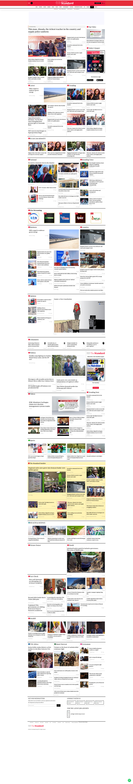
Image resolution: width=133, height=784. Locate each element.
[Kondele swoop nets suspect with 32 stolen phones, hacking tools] (92, 260)
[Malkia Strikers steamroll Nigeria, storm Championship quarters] (57, 448)
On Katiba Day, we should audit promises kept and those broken (53, 344)
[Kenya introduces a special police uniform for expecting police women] (32, 674)
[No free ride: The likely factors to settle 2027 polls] (33, 504)
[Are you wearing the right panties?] (84, 666)
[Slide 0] (37, 572)
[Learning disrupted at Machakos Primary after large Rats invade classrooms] (32, 683)
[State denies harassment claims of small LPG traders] (32, 273)
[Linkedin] (90, 702)
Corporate (31, 722)
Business (33, 227)
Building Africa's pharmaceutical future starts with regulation (44, 309)
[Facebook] (72, 702)
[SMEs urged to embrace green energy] (55, 95)
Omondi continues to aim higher (94, 456)
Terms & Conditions (75, 722)
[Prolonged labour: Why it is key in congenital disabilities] (37, 530)
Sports (32, 440)
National (33, 160)
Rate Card (41, 722)
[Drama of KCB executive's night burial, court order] (96, 94)
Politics (33, 353)
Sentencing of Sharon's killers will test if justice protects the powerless (34, 344)
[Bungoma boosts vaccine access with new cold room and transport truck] (76, 64)
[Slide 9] (53, 572)
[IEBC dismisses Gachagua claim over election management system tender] (96, 34)
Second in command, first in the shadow (41, 163)
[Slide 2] (40, 572)
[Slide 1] (38, 572)
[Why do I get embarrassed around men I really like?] (84, 675)
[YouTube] (100, 702)
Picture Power (35, 545)
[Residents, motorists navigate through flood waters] (47, 561)
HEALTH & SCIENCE (37, 523)
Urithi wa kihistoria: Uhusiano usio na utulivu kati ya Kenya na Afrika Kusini (75, 637)
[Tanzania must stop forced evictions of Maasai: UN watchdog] (73, 607)
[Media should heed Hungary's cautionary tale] (32, 319)
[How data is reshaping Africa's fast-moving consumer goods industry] (66, 258)
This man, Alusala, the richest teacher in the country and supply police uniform (96, 154)
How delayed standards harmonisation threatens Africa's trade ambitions (43, 263)
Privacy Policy (67, 722)
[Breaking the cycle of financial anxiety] (84, 684)
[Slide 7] (50, 572)
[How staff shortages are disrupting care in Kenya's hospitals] (55, 586)
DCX (50, 722)
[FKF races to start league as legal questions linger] (37, 448)
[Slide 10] (55, 572)
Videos (32, 394)
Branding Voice (88, 160)
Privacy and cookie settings (83, 722)
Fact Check (34, 576)
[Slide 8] (51, 572)
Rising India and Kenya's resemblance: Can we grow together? (92, 344)
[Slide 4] (44, 572)
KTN (56, 9)
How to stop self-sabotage (95, 657)
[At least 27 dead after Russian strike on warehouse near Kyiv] (76, 583)
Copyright (59, 722)
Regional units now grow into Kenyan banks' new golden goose (44, 253)
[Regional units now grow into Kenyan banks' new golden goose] (32, 254)
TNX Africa (34, 644)
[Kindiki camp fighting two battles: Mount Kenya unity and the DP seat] (68, 365)
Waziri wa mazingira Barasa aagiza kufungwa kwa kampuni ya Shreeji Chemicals (36, 635)
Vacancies (46, 722)
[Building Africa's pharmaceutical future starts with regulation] (32, 310)
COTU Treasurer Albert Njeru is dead (47, 187)
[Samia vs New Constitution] (79, 316)
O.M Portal (54, 722)
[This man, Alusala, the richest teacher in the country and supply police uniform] (47, 47)
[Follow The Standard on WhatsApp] (129, 780)
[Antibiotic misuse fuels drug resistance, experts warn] (96, 530)
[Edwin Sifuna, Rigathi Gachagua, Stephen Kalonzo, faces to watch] (96, 119)
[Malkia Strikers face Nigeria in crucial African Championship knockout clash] (76, 448)
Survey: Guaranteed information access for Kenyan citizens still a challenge (46, 197)
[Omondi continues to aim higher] (96, 448)
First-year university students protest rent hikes (91, 290)
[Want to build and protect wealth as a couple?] (84, 650)
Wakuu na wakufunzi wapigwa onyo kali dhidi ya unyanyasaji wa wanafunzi (56, 636)
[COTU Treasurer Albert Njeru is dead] (33, 189)
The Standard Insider (38, 463)
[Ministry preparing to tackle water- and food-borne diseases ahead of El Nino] (57, 530)
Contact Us (37, 722)
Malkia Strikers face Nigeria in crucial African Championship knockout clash (76, 458)
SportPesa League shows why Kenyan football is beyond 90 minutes (96, 173)
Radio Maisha (63, 9)
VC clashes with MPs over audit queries (67, 173)
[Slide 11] (57, 572)
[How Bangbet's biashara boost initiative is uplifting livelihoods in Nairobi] (84, 165)
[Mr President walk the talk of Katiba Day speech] (32, 301)
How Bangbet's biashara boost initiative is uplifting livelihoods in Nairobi (96, 164)
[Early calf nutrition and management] (84, 192)
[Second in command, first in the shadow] (76, 94)
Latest (32, 85)
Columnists (34, 340)
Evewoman (86, 644)
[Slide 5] (46, 572)
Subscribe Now (95, 61)
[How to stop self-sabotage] (84, 658)
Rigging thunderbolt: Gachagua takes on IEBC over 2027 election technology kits (76, 154)
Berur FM (77, 9)
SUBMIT (58, 705)
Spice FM (70, 9)
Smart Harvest (61, 644)
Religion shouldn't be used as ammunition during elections (72, 344)
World (71, 545)
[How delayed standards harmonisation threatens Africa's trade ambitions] (32, 264)
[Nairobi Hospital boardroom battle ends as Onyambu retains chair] (68, 183)
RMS (63, 722)
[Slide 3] (42, 572)
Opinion (33, 296)
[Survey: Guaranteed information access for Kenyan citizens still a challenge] (33, 198)
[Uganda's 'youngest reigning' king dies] (96, 583)
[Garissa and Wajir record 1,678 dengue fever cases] (76, 530)
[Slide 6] (48, 572)
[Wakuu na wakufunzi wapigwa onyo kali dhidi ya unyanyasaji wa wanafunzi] (57, 627)
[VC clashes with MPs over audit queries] (68, 167)
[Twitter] (81, 702)
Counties (85, 227)
